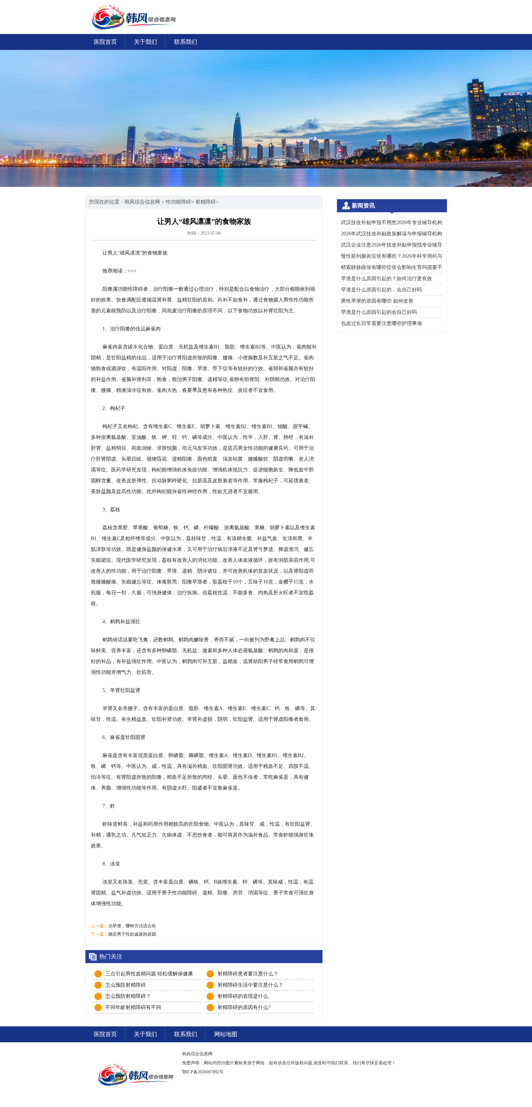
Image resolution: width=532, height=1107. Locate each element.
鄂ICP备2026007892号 (203, 1071)
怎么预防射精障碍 (125, 985)
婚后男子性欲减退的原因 (132, 934)
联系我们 (185, 42)
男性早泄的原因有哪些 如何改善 (377, 301)
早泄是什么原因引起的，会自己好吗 (381, 289)
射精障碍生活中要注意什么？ (250, 985)
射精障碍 (205, 202)
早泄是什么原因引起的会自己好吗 (379, 312)
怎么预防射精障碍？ (128, 996)
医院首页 (105, 42)
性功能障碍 (178, 202)
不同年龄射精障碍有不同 (133, 1007)
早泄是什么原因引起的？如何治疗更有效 (386, 278)
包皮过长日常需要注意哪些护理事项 (381, 323)
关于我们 (145, 42)
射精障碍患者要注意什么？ (248, 973)
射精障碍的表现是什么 (243, 996)
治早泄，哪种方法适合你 (132, 925)
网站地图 (225, 1034)
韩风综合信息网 (142, 202)
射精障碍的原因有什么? (244, 1007)
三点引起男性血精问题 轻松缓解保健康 (149, 973)
